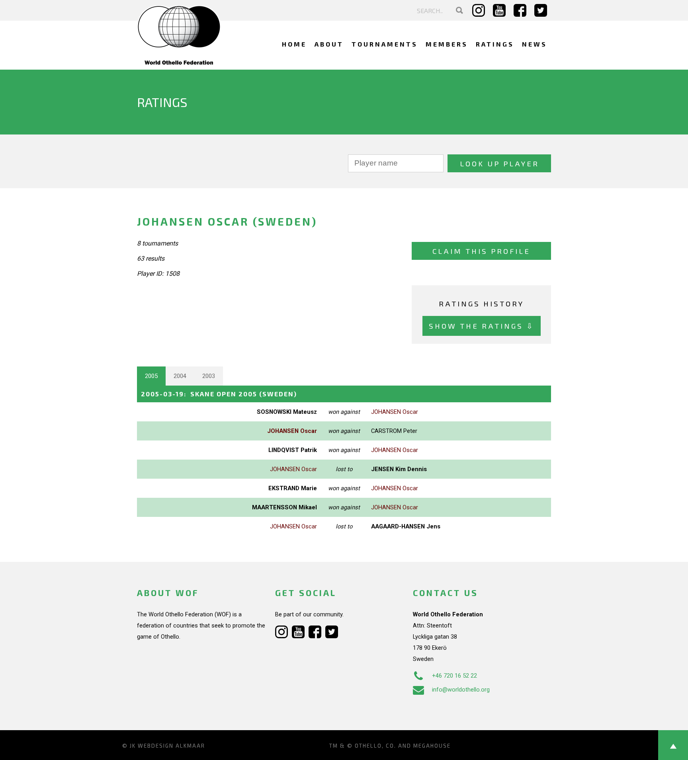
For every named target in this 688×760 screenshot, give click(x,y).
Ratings (495, 44)
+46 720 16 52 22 (454, 675)
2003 (208, 376)
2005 (151, 376)
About (329, 44)
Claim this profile (481, 250)
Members (447, 44)
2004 (180, 376)
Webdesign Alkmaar (171, 745)
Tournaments (385, 44)
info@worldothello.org (461, 689)
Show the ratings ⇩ (481, 325)
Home (294, 44)
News (534, 44)
